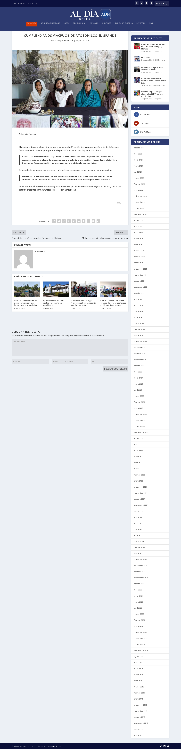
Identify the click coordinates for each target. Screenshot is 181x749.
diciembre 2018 (140, 705)
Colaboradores (18, 3)
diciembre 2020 (140, 559)
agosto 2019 (139, 656)
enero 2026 (138, 190)
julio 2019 (138, 662)
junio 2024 (138, 305)
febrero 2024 (139, 329)
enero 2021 (138, 553)
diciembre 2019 (140, 632)
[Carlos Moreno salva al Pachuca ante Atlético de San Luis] (137, 80)
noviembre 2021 (140, 493)
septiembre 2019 (141, 650)
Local (66, 23)
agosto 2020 (139, 584)
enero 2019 (138, 699)
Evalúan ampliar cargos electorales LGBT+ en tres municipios (152, 93)
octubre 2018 (139, 717)
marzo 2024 (139, 323)
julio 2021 (138, 517)
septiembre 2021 (141, 505)
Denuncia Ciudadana (50, 23)
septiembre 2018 (141, 723)
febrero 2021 (139, 547)
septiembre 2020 (141, 578)
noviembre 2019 (140, 638)
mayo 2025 (138, 238)
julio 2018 (138, 735)
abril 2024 (138, 317)
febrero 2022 (139, 475)
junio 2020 (138, 596)
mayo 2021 (138, 529)
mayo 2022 (138, 456)
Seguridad (106, 23)
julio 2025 (138, 226)
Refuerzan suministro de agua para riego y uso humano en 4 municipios (25, 302)
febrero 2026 (139, 184)
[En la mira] (137, 59)
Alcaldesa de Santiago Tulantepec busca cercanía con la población (83, 302)
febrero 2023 (139, 402)
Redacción (68, 40)
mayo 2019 (138, 674)
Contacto (32, 3)
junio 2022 (138, 450)
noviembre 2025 (140, 202)
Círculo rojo (79, 23)
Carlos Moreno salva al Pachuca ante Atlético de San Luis (153, 80)
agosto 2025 (139, 220)
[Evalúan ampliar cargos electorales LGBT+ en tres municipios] (137, 93)
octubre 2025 (139, 208)
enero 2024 (138, 335)
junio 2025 (138, 232)
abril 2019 (138, 680)
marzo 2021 (139, 541)
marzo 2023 (139, 396)
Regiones (79, 40)
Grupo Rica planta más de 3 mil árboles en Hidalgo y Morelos (153, 46)
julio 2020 (138, 590)
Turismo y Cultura (124, 23)
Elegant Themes (29, 746)
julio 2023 (138, 372)
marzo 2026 (139, 178)
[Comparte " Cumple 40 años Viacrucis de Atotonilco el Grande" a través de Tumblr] (68, 221)
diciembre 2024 (140, 269)
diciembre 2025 (140, 196)
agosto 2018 (139, 729)
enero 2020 (138, 626)
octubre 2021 (139, 499)
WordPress (56, 746)
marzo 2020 (139, 614)
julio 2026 (138, 154)
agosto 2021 (139, 511)
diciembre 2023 (140, 341)
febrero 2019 (139, 693)
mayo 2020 (138, 602)
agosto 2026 (139, 148)
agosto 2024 (139, 293)
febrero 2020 (139, 620)
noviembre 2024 (140, 275)
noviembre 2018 (140, 711)
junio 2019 (138, 668)
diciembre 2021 (140, 487)
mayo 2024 (138, 311)
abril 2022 (138, 462)
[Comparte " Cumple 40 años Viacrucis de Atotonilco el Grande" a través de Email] (93, 221)
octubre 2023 (139, 353)
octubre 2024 (139, 281)
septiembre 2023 (141, 360)
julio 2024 (138, 299)
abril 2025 (138, 244)
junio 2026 (138, 160)
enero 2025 (138, 263)
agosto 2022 (139, 438)
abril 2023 (138, 390)
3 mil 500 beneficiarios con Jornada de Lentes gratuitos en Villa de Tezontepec (113, 302)
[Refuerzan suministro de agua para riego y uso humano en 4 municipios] (27, 289)
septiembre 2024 (141, 287)
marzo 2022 (139, 468)
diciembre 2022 (140, 414)
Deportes (140, 23)
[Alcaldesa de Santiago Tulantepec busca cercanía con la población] (84, 289)
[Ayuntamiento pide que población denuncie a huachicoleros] (56, 289)
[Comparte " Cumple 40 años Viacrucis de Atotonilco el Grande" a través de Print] (98, 221)
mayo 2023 (138, 384)
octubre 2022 (139, 426)
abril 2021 (138, 535)
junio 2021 (138, 523)
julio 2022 (138, 444)
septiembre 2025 (141, 214)
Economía (93, 23)
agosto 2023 (139, 366)
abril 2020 (138, 608)
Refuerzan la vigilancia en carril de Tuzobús (152, 68)
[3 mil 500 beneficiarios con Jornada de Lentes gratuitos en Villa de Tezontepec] (113, 289)
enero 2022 (138, 481)
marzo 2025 (139, 251)
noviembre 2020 (140, 565)
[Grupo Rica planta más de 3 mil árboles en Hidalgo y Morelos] (137, 46)
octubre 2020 (139, 572)
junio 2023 (138, 378)
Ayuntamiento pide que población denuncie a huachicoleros (54, 302)
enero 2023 (138, 408)
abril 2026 (138, 172)
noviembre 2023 (140, 347)
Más (151, 23)
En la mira (31, 23)
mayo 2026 (138, 166)
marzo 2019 (139, 687)
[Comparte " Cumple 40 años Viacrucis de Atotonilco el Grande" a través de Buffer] (83, 221)
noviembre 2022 (140, 420)
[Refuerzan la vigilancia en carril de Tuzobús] (137, 69)
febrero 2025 (139, 257)
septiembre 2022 (141, 432)
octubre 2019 (139, 644)
